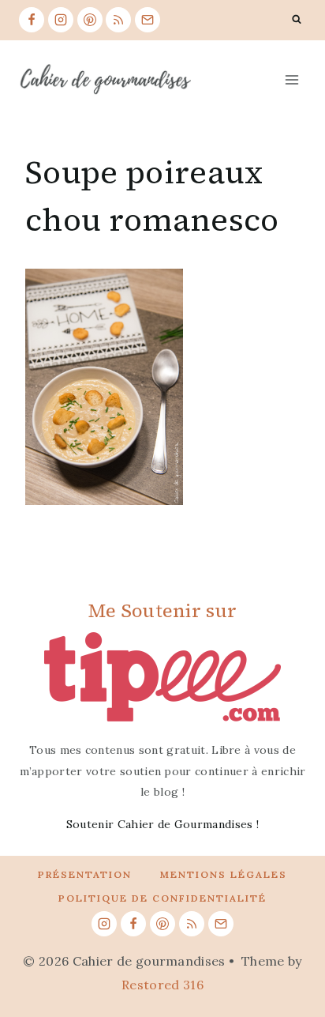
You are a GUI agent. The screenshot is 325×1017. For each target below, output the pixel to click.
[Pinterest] (90, 19)
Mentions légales (223, 874)
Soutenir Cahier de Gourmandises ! (163, 824)
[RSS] (118, 19)
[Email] (147, 19)
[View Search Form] (296, 19)
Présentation (85, 874)
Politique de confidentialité (162, 898)
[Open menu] (291, 79)
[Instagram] (60, 19)
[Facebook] (31, 19)
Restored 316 (162, 985)
